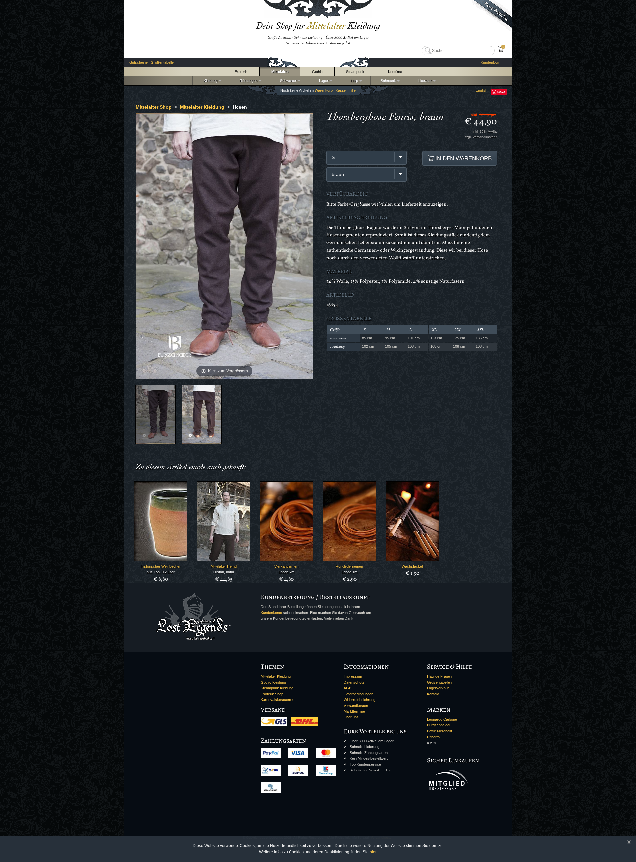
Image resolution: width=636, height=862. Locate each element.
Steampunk (355, 72)
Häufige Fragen (439, 676)
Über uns (351, 717)
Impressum (353, 676)
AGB (347, 688)
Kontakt (433, 694)
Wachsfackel (412, 566)
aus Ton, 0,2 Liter (161, 572)
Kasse (341, 90)
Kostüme (395, 72)
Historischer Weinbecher (161, 566)
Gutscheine (138, 62)
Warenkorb (324, 90)
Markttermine (354, 711)
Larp (353, 81)
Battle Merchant (439, 731)
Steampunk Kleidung (277, 688)
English (481, 90)
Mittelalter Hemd (224, 566)
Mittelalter (280, 72)
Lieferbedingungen (358, 694)
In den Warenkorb (463, 158)
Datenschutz (354, 682)
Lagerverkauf (438, 688)
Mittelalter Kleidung (276, 676)
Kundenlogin (490, 62)
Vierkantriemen (286, 566)
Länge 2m (286, 572)
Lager (322, 81)
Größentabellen (439, 682)
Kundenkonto (271, 613)
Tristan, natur (223, 572)
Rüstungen (247, 81)
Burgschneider (438, 725)
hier (373, 852)
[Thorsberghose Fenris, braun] (155, 414)
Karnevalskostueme (277, 700)
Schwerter (287, 81)
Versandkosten (356, 706)
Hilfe (352, 90)
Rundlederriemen (349, 566)
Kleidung (209, 81)
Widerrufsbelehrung (359, 700)
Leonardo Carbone (442, 719)
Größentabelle (162, 62)
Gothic (317, 72)
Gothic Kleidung (273, 682)
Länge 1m (349, 572)
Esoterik (241, 72)
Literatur (424, 81)
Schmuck (387, 81)
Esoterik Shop (272, 694)
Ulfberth (433, 737)
